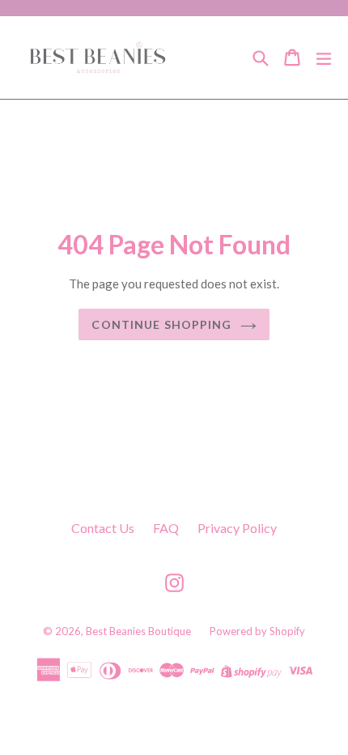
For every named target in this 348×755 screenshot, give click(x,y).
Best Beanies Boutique (138, 631)
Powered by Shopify (257, 631)
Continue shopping (161, 324)
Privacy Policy (237, 527)
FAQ (166, 527)
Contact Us (102, 527)
